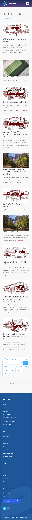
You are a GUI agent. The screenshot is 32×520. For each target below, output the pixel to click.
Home (4, 404)
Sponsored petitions (8, 424)
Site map (5, 411)
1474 (10, 362)
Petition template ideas (9, 417)
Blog (4, 482)
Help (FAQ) (6, 436)
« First (6, 359)
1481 (20, 366)
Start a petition (7, 414)
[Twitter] (4, 508)
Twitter (4, 475)
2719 (12, 370)
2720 (18, 370)
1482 (25, 366)
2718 (7, 370)
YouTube (5, 478)
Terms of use (6, 450)
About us (5, 443)
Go (17, 501)
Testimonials (6, 468)
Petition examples (8, 453)
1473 (5, 362)
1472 (25, 359)
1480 (15, 366)
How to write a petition (9, 421)
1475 (15, 362)
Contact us (6, 446)
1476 (20, 362)
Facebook (5, 472)
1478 (5, 366)
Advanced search (8, 456)
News (4, 407)
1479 (10, 366)
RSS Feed (8, 18)
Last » (6, 374)
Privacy (5, 440)
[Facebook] (8, 508)
